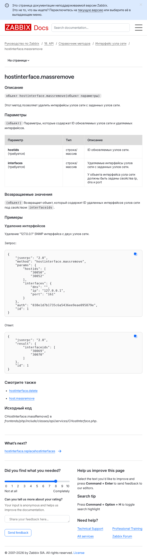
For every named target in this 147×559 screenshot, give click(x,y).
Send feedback (18, 532)
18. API (49, 43)
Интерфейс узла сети (110, 43)
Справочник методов (74, 43)
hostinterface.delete (23, 391)
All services (85, 536)
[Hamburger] (138, 28)
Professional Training (127, 528)
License (79, 553)
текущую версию (90, 10)
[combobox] (91, 27)
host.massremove (21, 398)
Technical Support (90, 528)
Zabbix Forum (122, 536)
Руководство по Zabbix (22, 43)
